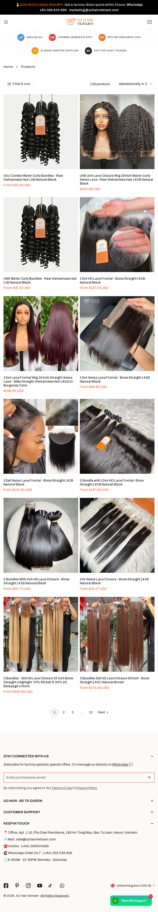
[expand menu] (5, 22)
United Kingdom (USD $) (133, 885)
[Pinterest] (17, 885)
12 (91, 712)
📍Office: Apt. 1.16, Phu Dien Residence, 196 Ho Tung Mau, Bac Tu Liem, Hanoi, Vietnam (70, 832)
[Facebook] (6, 885)
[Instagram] (28, 885)
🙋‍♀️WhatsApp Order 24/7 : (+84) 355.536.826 (37, 853)
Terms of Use (61, 788)
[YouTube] (39, 885)
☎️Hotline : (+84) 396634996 (26, 846)
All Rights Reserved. (55, 895)
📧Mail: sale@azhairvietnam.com (29, 839)
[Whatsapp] (62, 885)
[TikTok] (51, 885)
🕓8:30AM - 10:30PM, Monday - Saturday (35, 859)
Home (8, 66)
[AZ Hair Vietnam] (79, 22)
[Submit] (149, 777)
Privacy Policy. (86, 788)
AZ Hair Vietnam (27, 895)
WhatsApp (120, 764)
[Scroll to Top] (150, 889)
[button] (150, 22)
